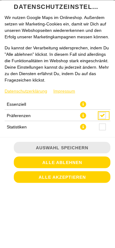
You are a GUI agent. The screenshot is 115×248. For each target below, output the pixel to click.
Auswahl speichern (62, 147)
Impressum (64, 91)
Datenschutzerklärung (26, 91)
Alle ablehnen (62, 162)
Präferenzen (19, 115)
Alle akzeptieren (62, 177)
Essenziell (16, 104)
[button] (83, 104)
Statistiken (17, 126)
